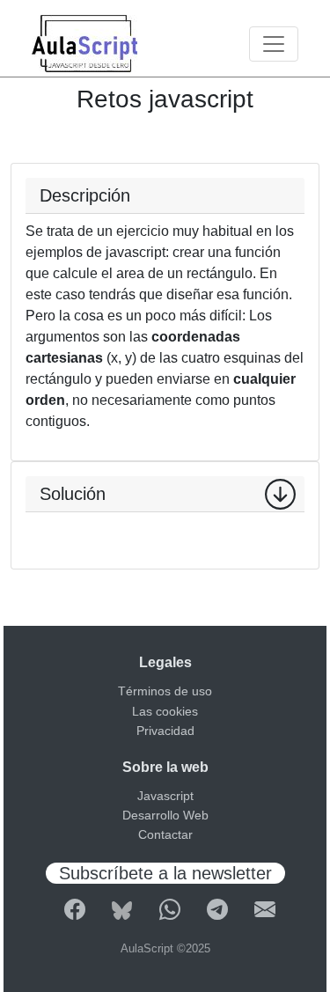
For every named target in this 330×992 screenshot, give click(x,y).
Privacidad (165, 731)
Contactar (165, 834)
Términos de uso (165, 691)
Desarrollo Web (165, 815)
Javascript (165, 796)
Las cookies (165, 711)
